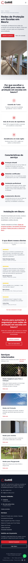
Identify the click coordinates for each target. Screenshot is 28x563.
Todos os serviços (5, 527)
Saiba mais (5, 388)
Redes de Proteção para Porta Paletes (10, 523)
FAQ (13, 557)
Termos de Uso (17, 560)
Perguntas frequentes (6, 529)
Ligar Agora (14, 546)
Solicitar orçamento (8, 35)
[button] (14, 57)
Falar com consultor (20, 35)
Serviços (7, 11)
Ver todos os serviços (22, 360)
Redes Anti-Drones (5, 525)
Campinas (5, 499)
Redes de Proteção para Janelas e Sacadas (12, 516)
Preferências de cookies (8, 560)
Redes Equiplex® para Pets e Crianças (10, 520)
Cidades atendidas (5, 509)
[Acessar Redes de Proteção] (14, 399)
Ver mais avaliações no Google (14, 309)
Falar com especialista (14, 343)
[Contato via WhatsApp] (24, 556)
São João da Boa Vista (8, 504)
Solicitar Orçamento (14, 542)
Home (2, 11)
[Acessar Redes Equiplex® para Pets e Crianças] (14, 370)
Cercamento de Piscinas (7, 518)
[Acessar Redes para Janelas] (14, 427)
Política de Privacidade (19, 557)
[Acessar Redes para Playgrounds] (14, 453)
